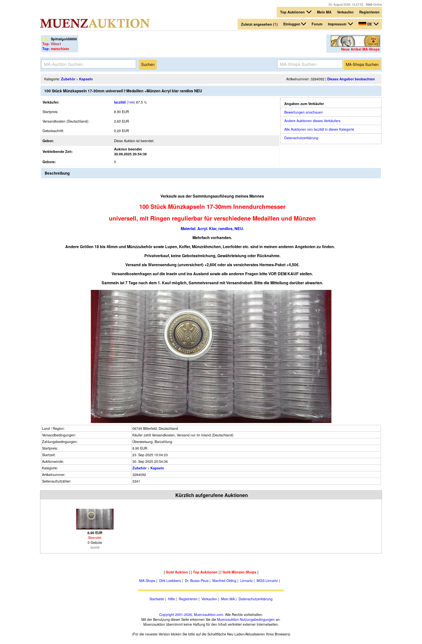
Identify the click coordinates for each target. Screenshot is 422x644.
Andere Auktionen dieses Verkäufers (312, 120)
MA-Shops (147, 580)
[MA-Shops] (355, 45)
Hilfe (171, 598)
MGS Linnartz (267, 580)
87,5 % (141, 102)
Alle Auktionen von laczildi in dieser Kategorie (319, 129)
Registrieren (369, 12)
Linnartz (246, 580)
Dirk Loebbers (170, 580)
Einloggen (291, 23)
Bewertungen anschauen (303, 112)
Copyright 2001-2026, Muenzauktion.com (191, 614)
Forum (317, 23)
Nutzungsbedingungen (257, 619)
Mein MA (324, 12)
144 (131, 102)
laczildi (120, 102)
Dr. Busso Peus (197, 580)
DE (369, 23)
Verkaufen (345, 12)
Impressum (337, 23)
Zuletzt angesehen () (259, 24)
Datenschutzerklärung (301, 137)
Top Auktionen (293, 12)
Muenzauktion (228, 619)
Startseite (156, 598)
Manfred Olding (224, 580)
